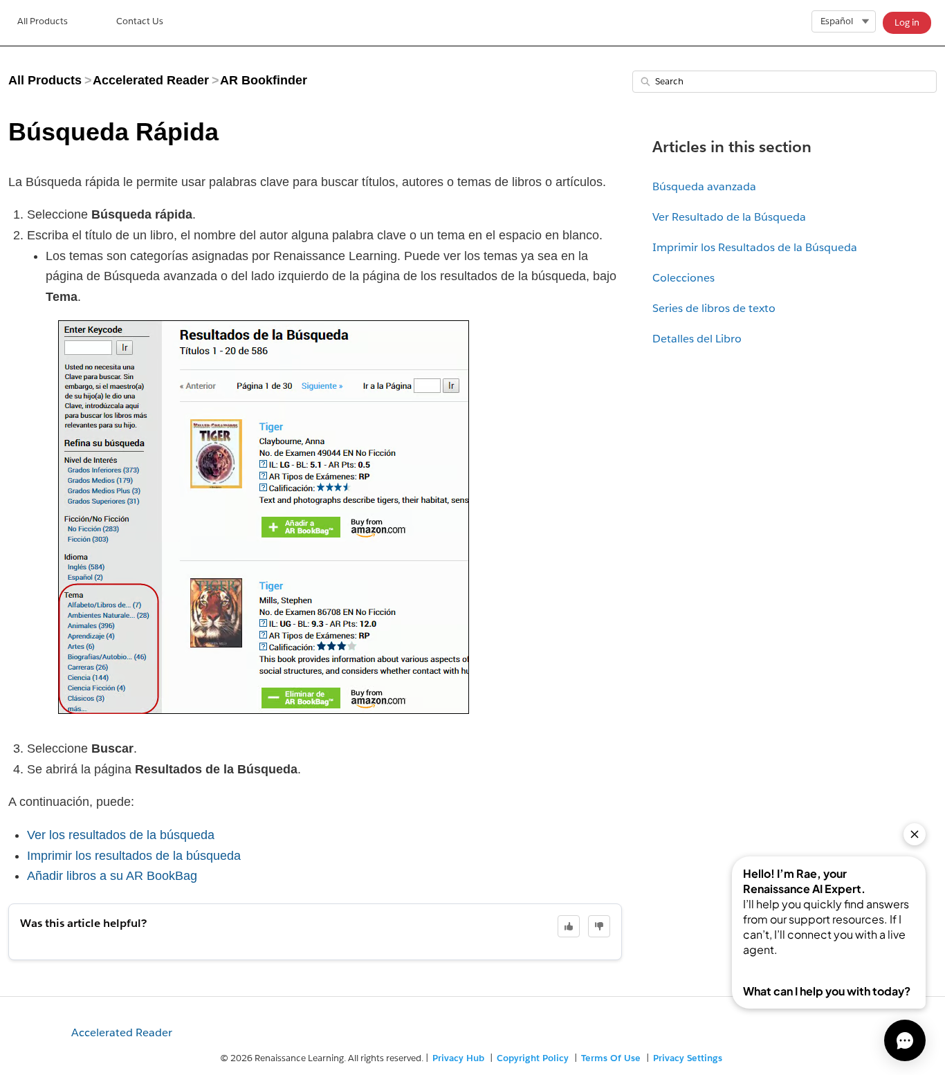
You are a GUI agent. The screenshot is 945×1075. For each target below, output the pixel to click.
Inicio (42, 23)
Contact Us (139, 21)
